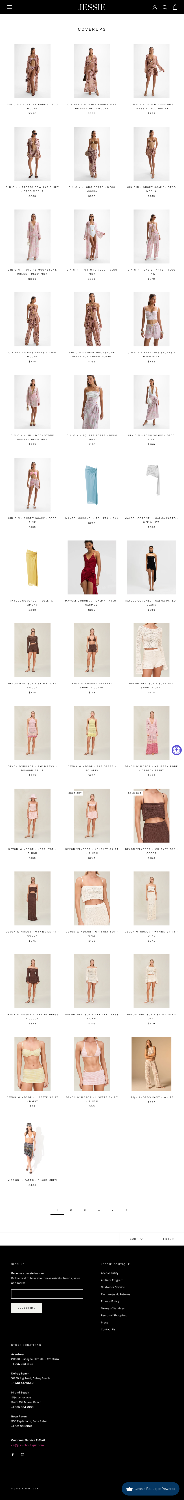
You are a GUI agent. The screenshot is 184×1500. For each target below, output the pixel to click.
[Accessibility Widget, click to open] (177, 750)
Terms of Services (113, 1308)
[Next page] (127, 1210)
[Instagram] (22, 1454)
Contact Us (108, 1329)
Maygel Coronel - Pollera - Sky (91, 518)
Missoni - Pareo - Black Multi (32, 1180)
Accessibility (109, 1273)
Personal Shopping (113, 1315)
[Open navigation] (9, 7)
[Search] (165, 7)
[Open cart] (175, 7)
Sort (135, 1238)
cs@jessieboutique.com (27, 1445)
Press (104, 1322)
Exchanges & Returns (115, 1294)
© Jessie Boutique (25, 1488)
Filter (168, 1238)
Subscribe (26, 1307)
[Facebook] (12, 1454)
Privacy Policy (110, 1301)
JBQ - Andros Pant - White (151, 1097)
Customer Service (113, 1287)
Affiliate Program (112, 1280)
